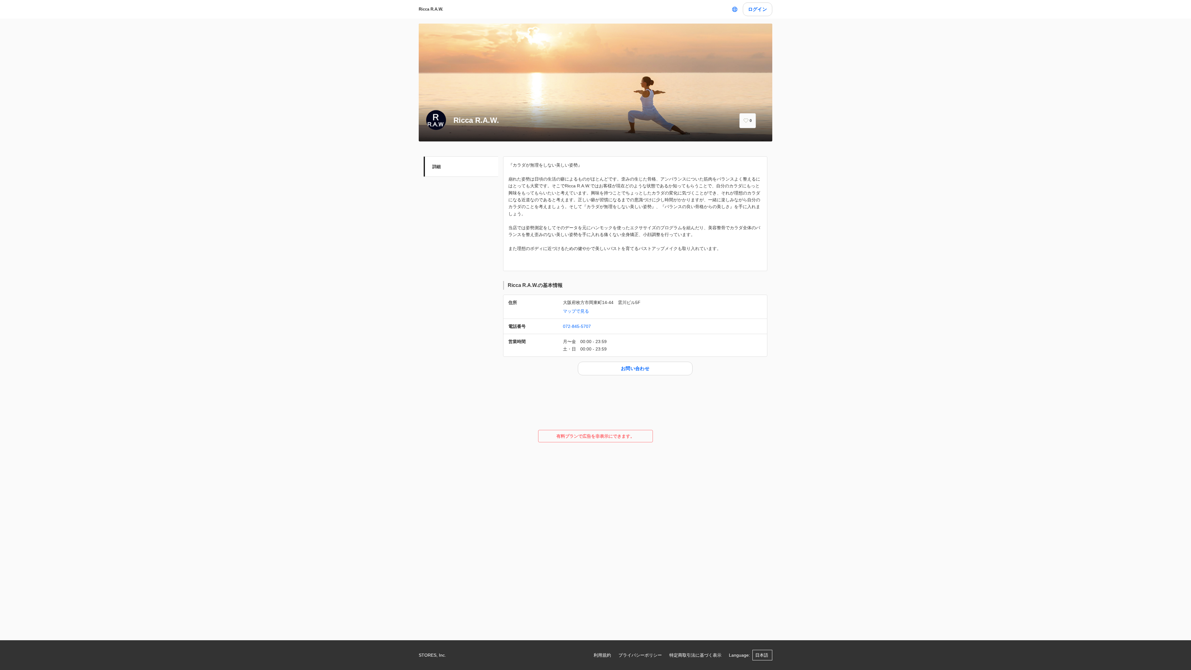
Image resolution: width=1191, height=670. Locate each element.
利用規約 (602, 655)
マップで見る (576, 311)
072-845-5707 (577, 326)
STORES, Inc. (432, 655)
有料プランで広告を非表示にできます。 (595, 436)
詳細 (436, 166)
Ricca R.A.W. (431, 9)
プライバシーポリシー (640, 655)
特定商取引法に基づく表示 (695, 655)
